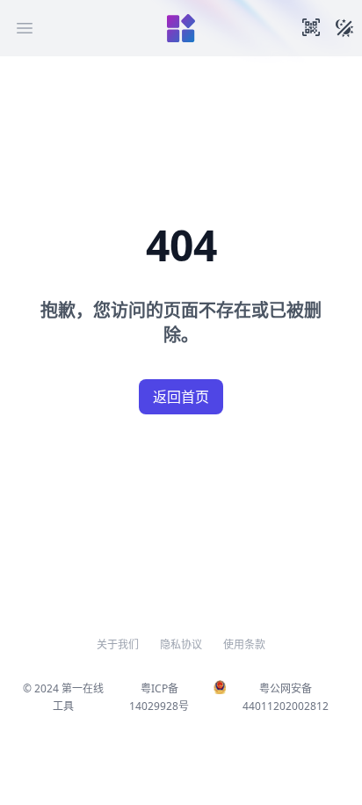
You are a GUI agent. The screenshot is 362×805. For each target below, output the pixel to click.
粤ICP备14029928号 (159, 697)
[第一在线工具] (181, 28)
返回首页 (181, 396)
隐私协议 (181, 645)
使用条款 (244, 645)
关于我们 (118, 645)
